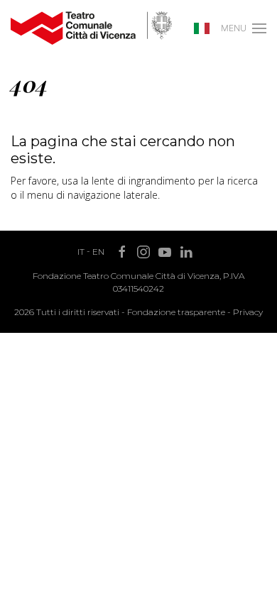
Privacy (248, 312)
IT (81, 251)
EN (98, 251)
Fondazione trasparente (176, 312)
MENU (233, 28)
